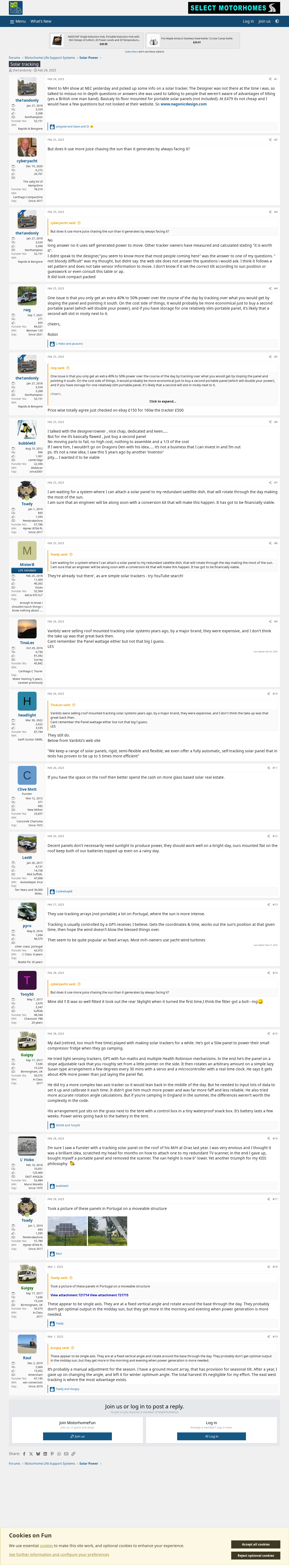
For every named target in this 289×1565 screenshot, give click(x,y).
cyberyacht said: (63, 223)
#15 (275, 1033)
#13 (275, 904)
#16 (275, 1138)
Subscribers (131, 51)
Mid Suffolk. (35, 874)
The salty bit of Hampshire (33, 183)
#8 (276, 543)
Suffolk (38, 1011)
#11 (275, 768)
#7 (276, 482)
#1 (276, 79)
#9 (276, 621)
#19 (275, 1336)
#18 (275, 1267)
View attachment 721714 (70, 1295)
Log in (213, 1436)
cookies (46, 1545)
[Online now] (27, 498)
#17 (275, 1199)
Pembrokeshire (33, 521)
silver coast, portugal (29, 946)
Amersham (35, 1375)
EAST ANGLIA (34, 1176)
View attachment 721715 (109, 1295)
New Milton (35, 810)
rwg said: (58, 368)
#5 (276, 356)
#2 (276, 139)
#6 (276, 422)
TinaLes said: (61, 705)
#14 (275, 973)
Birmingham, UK (32, 1071)
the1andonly (22, 70)
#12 (275, 836)
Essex (39, 587)
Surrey (38, 659)
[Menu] (17, 21)
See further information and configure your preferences (59, 1554)
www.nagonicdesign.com (184, 104)
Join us (80, 1436)
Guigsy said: (60, 1348)
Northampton (34, 117)
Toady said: (59, 554)
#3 (276, 212)
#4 (276, 288)
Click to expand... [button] (162, 401)
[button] (277, 21)
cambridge (35, 460)
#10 (275, 693)
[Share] (270, 79)
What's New (41, 21)
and (74, 126)
